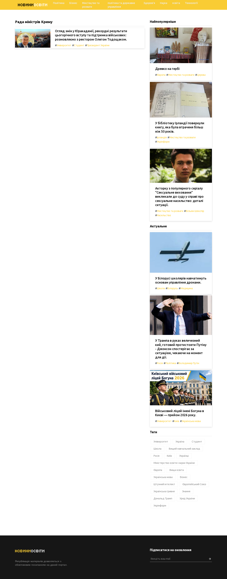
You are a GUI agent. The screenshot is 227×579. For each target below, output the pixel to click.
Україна (180, 441)
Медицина (187, 288)
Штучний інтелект (164, 484)
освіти (33, 4)
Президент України (98, 45)
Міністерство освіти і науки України (174, 462)
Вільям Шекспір (195, 211)
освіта (176, 3)
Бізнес (73, 3)
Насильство (164, 215)
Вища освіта (177, 470)
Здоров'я (149, 3)
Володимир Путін (189, 363)
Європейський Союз (194, 484)
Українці (184, 455)
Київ (176, 421)
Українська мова (191, 421)
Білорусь (172, 288)
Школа (161, 288)
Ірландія (162, 137)
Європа (161, 74)
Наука (163, 3)
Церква (201, 74)
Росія (160, 363)
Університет (64, 45)
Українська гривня (164, 491)
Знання (186, 491)
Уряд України (187, 498)
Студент (79, 45)
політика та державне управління (121, 5)
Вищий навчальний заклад (184, 448)
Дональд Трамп (163, 498)
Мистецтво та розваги (90, 5)
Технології (191, 3)
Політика (58, 3)
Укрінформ (163, 141)
